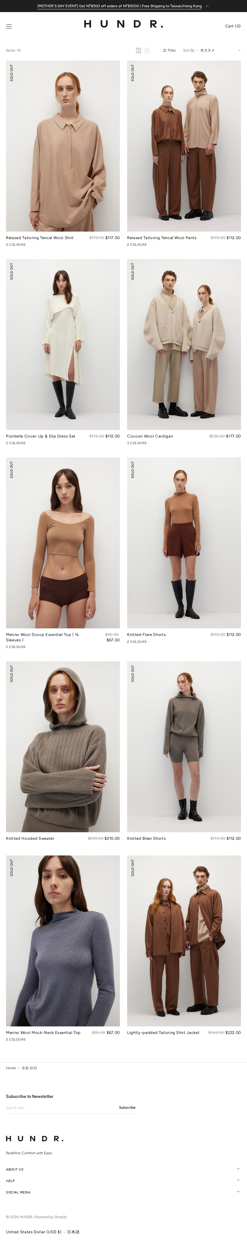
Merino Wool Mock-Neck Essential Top (43, 1032)
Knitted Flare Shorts (146, 634)
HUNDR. (26, 1217)
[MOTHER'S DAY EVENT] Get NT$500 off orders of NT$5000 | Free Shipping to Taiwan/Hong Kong (119, 6)
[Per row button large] (138, 50)
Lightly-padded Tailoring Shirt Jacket (163, 1032)
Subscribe (127, 1107)
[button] (9, 26)
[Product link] (63, 154)
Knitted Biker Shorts (146, 838)
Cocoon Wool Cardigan (150, 436)
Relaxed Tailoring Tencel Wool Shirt (40, 237)
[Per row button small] (147, 50)
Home (11, 1068)
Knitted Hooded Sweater (30, 838)
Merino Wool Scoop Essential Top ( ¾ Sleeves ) (42, 637)
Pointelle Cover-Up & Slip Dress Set (41, 436)
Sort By (189, 50)
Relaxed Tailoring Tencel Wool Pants (162, 237)
